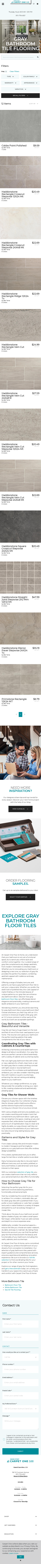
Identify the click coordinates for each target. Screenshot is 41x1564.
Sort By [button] (32, 104)
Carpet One (5, 23)
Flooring (16, 23)
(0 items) (37, 4)
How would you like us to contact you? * (16, 1352)
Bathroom (31, 23)
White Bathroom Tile (13, 1287)
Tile (23, 23)
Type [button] (9, 76)
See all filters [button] (19, 95)
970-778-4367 (20, 15)
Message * (6, 1416)
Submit (20, 1451)
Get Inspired (9, 1525)
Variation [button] (19, 89)
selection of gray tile (25, 1172)
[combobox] (18, 57)
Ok (20, 1557)
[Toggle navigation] (3, 4)
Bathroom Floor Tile (13, 1285)
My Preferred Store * (9, 1403)
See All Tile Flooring (12, 1290)
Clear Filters (14, 71)
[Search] (38, 57)
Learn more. (14, 1553)
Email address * (7, 1377)
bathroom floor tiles (10, 999)
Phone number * (8, 1364)
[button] (30, 4)
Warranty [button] (9, 83)
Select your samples (18, 897)
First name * (6, 1319)
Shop (6, 1516)
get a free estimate (13, 1269)
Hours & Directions (20, 1476)
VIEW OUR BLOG (18, 809)
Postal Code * (7, 1390)
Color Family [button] (29, 76)
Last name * (6, 1332)
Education (9, 1534)
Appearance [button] (29, 83)
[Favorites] (34, 4)
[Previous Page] (16, 714)
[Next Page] (25, 714)
